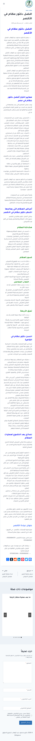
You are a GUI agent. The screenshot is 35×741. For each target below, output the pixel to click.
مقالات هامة (29, 10)
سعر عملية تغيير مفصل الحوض (27, 574)
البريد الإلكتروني (26, 699)
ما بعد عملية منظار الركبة (20, 597)
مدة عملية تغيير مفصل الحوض (7, 574)
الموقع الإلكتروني (25, 708)
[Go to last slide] (29, 615)
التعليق (28, 663)
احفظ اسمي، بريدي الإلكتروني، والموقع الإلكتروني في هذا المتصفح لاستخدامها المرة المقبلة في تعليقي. (18, 715)
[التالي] (5, 615)
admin (27, 23)
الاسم (29, 690)
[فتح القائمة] (4, 3)
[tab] (21, 637)
